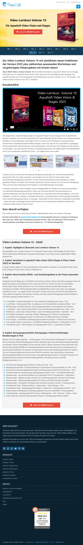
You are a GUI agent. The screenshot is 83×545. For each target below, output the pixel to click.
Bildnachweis (60, 542)
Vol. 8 (65, 49)
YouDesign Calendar (9, 475)
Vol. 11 (41, 52)
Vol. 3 (25, 49)
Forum (5, 504)
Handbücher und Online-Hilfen (12, 498)
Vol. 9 (73, 49)
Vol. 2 (17, 49)
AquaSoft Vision (8, 459)
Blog (4, 501)
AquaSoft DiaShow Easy (10, 469)
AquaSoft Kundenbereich (31, 217)
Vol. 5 (41, 49)
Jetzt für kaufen (29, 32)
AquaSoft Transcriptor (10, 466)
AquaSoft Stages (8, 462)
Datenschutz (29, 542)
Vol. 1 (9, 49)
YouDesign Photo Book (10, 478)
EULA (52, 542)
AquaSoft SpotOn (8, 472)
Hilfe (67, 2)
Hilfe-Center (6, 495)
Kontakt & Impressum (42, 542)
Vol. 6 (49, 49)
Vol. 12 (50, 52)
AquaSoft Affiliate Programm (12, 488)
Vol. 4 (33, 49)
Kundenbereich (75, 2)
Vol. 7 (57, 49)
